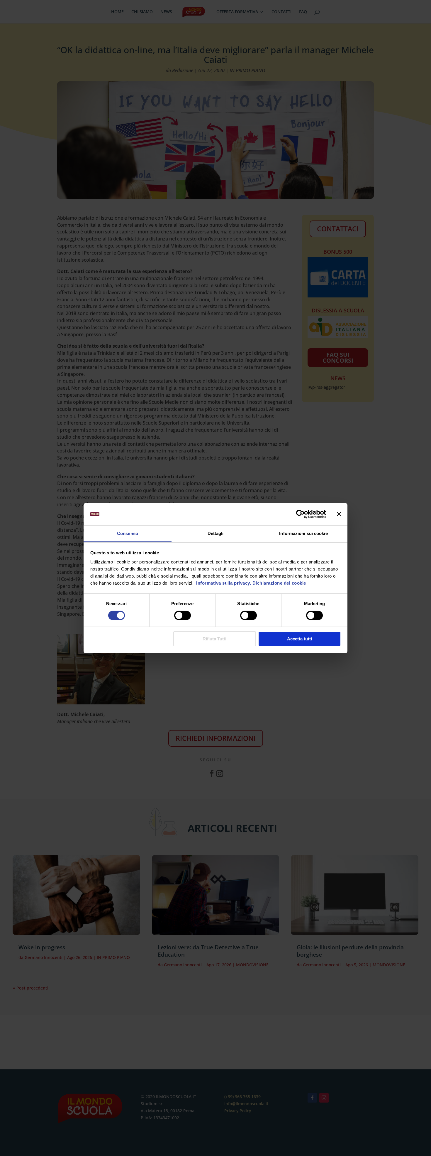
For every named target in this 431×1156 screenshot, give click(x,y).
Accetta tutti (299, 638)
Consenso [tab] (127, 533)
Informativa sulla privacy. (223, 582)
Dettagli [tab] (216, 533)
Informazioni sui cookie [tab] (303, 533)
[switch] (182, 615)
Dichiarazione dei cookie (279, 582)
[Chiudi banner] (339, 514)
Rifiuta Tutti (214, 638)
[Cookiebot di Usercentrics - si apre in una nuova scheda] (300, 514)
